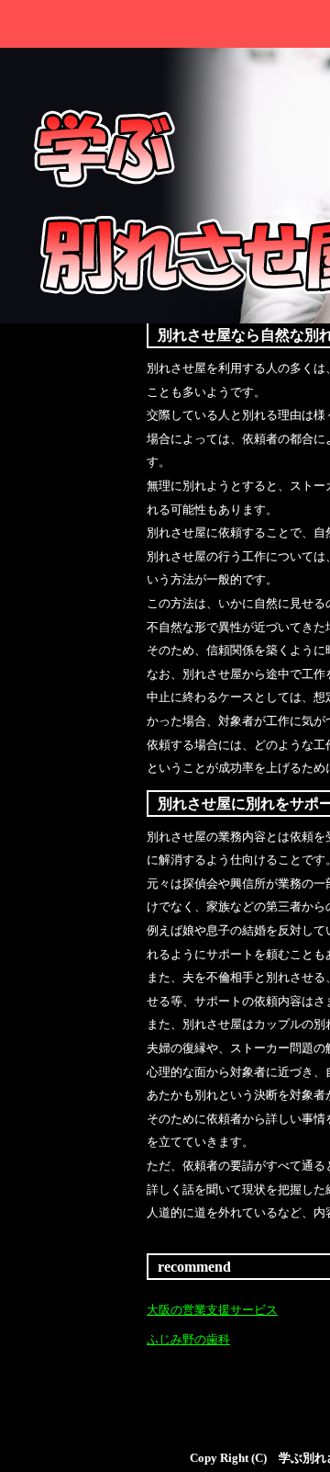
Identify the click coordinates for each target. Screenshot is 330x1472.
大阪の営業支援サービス (212, 1310)
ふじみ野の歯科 (188, 1339)
